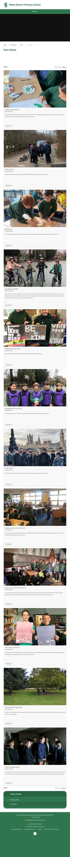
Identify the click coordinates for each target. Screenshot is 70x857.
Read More (8, 126)
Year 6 (21, 45)
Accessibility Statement (29, 829)
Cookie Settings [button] (55, 829)
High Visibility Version (16, 829)
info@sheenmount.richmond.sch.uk (36, 820)
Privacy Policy (47, 829)
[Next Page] (59, 67)
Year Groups (13, 45)
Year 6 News (29, 45)
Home (5, 45)
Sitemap (40, 829)
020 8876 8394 (36, 817)
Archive (64, 67)
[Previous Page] (56, 67)
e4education (41, 826)
